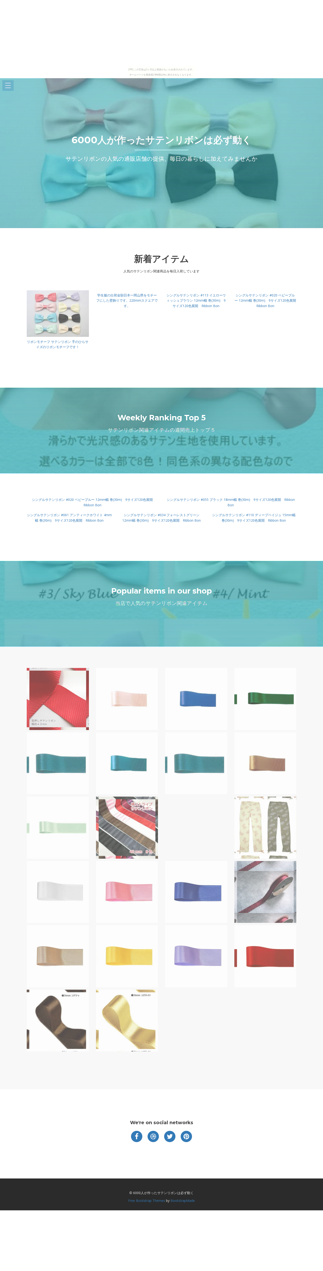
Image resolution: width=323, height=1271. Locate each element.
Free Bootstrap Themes (146, 1200)
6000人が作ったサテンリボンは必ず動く (161, 140)
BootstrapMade (182, 1200)
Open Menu (8, 85)
